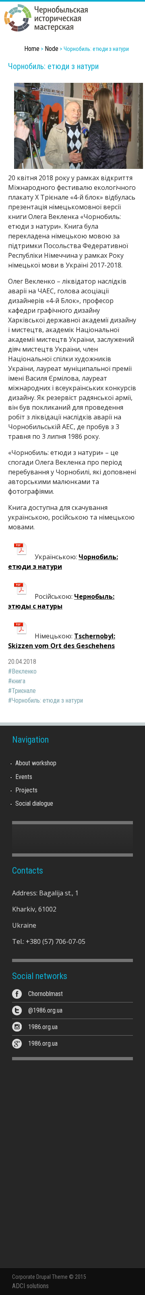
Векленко (24, 671)
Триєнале (24, 691)
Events (23, 777)
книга (18, 681)
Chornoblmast (45, 994)
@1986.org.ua (45, 1010)
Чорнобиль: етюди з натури (47, 700)
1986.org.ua (43, 1027)
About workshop (35, 763)
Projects (26, 790)
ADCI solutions (30, 1286)
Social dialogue (34, 803)
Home (31, 49)
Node (51, 49)
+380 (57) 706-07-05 (55, 941)
